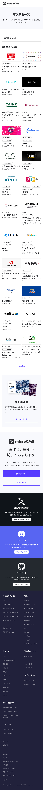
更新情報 (5, 664)
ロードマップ (6, 683)
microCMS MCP (29, 624)
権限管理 (27, 632)
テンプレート (6, 676)
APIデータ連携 (28, 616)
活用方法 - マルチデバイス (10, 616)
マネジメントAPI (29, 612)
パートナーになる (8, 729)
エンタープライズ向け (9, 620)
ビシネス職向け (7, 605)
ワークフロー (28, 636)
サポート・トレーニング (30, 644)
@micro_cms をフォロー (21, 519)
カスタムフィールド (29, 605)
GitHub (5, 680)
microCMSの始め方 (9, 660)
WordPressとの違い (9, 609)
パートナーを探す (8, 733)
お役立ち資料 (28, 656)
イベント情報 (28, 668)
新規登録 (5, 745)
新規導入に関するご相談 (10, 708)
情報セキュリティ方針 (9, 775)
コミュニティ (6, 695)
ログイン (5, 741)
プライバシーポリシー (9, 772)
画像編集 (27, 620)
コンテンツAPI (28, 609)
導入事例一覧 (7, 628)
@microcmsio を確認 (21, 584)
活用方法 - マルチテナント (10, 612)
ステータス (6, 687)
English (5, 780)
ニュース (5, 757)
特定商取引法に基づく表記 (10, 761)
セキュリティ (27, 640)
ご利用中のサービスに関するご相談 (10, 716)
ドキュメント (6, 668)
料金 (4, 601)
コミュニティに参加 (21, 552)
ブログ (5, 672)
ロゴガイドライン (29, 680)
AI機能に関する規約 (9, 768)
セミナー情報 (28, 664)
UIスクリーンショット (30, 684)
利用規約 (5, 765)
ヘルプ (5, 656)
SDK (25, 628)
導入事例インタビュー (9, 632)
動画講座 (5, 691)
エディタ (26, 601)
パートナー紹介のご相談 (10, 711)
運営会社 (5, 754)
